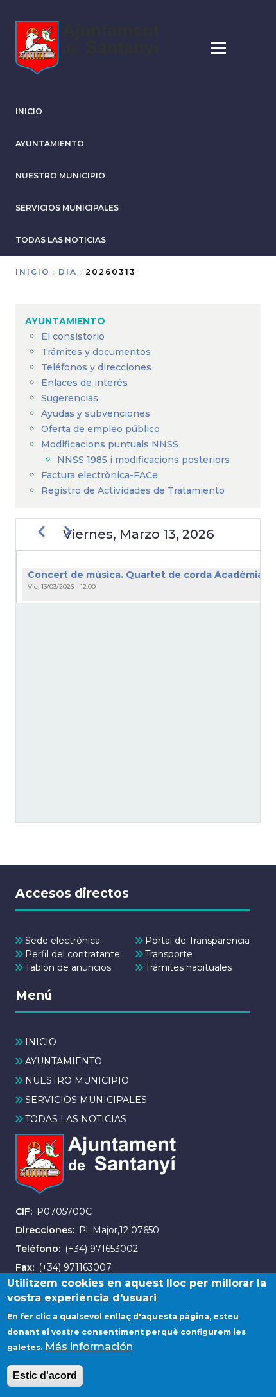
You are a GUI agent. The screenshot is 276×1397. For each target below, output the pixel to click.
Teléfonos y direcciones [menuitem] (96, 367)
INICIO (28, 111)
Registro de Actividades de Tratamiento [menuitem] (133, 490)
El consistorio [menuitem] (73, 336)
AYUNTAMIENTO (49, 143)
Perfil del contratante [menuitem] (72, 954)
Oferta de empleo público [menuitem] (100, 429)
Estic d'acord (45, 1375)
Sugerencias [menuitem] (69, 398)
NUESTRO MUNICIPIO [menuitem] (77, 1080)
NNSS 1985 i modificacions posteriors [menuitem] (144, 459)
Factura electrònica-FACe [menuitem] (99, 475)
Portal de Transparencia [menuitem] (197, 940)
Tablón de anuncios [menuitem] (68, 967)
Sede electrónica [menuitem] (62, 940)
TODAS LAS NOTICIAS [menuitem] (75, 1119)
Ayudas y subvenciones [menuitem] (95, 413)
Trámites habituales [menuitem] (188, 967)
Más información (89, 1347)
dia (67, 272)
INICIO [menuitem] (40, 1041)
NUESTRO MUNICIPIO (60, 175)
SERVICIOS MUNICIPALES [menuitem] (86, 1099)
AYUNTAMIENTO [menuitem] (65, 321)
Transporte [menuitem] (169, 954)
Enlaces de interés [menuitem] (84, 382)
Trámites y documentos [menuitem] (96, 352)
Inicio (32, 272)
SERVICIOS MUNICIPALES (67, 208)
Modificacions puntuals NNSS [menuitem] (109, 444)
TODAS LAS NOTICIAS (60, 240)
